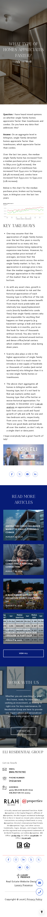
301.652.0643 (15, 835)
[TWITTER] (38, 859)
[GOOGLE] (27, 867)
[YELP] (31, 859)
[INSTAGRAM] (16, 859)
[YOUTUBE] (19, 867)
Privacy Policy (34, 899)
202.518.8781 (34, 835)
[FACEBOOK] (8, 859)
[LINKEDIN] (23, 859)
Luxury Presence (23, 885)
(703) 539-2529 (15, 781)
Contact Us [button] (23, 731)
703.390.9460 (26, 838)
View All (23, 653)
